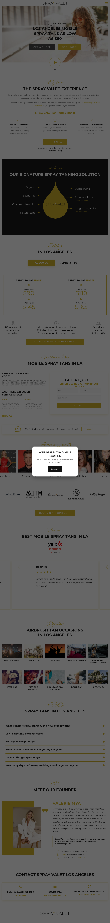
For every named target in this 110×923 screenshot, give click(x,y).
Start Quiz (55, 469)
